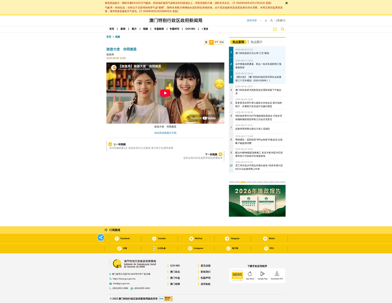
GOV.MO (175, 265)
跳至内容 (252, 20)
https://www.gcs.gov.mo (124, 279)
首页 (108, 36)
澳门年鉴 (175, 278)
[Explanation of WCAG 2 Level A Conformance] (165, 298)
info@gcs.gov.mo (121, 283)
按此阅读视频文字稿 (165, 133)
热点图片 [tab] (256, 42)
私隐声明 (206, 278)
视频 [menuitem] (145, 29)
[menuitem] (123, 29)
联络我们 (206, 271)
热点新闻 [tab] (238, 42)
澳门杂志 (175, 271)
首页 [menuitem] (111, 29)
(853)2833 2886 (120, 288)
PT (216, 42)
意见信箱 (206, 265)
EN (222, 42)
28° (282, 20)
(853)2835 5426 (142, 288)
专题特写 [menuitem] (174, 29)
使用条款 (206, 284)
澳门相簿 (175, 284)
